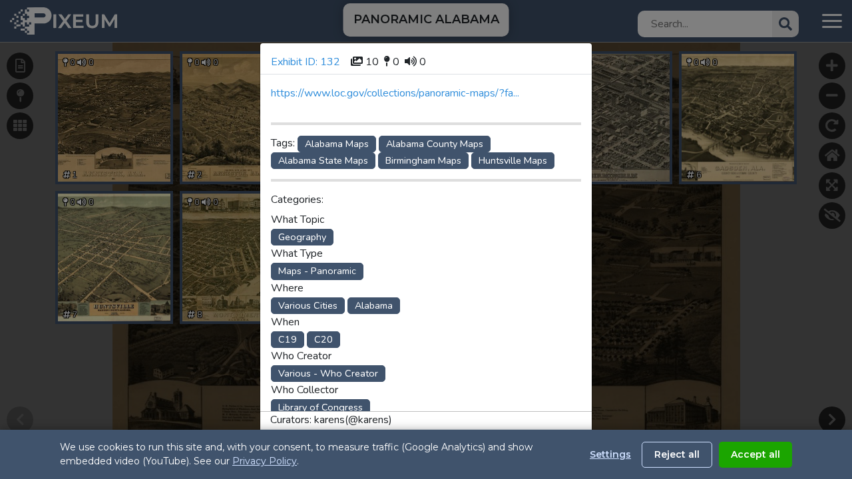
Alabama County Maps (434, 143)
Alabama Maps (337, 143)
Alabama (374, 305)
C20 (323, 339)
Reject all (677, 454)
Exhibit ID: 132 (305, 62)
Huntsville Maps (513, 160)
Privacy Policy (264, 461)
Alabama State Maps (323, 160)
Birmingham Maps (423, 160)
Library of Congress (320, 407)
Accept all (755, 454)
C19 (287, 339)
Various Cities (307, 305)
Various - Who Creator (328, 373)
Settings (610, 454)
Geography (302, 236)
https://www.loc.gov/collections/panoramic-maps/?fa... (395, 93)
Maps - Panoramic (317, 270)
